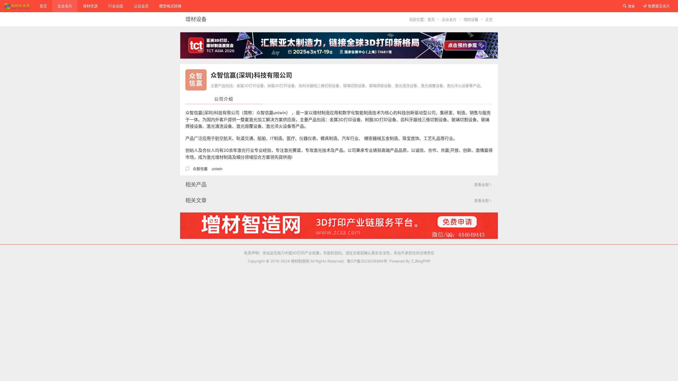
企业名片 (64, 6)
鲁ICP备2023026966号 (366, 261)
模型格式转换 (170, 6)
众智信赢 (200, 168)
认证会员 (141, 6)
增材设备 (470, 19)
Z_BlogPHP (420, 261)
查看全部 (483, 184)
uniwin (217, 168)
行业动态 (115, 6)
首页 (43, 6)
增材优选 (90, 6)
